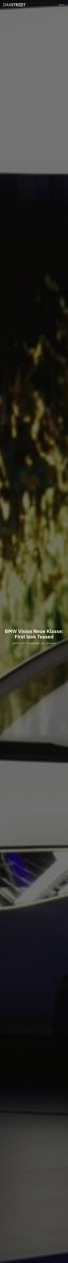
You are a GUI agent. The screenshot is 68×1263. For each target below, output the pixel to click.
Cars (42, 643)
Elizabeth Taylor (34, 643)
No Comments (51, 643)
